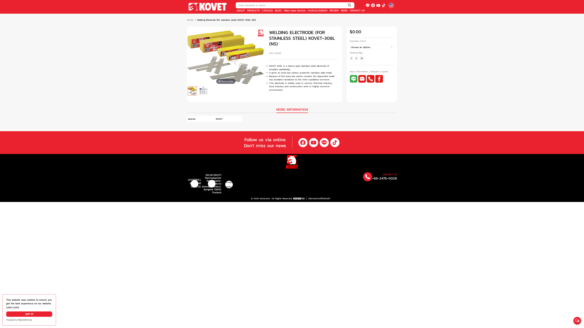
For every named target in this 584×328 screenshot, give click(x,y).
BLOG (278, 10)
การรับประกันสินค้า (317, 10)
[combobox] (295, 5)
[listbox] (372, 46)
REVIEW (334, 10)
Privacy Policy (229, 184)
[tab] (292, 110)
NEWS (344, 10)
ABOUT (240, 10)
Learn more (12, 307)
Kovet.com (264, 198)
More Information (292, 109)
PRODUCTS (253, 10)
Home (190, 20)
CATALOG (267, 10)
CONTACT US (357, 10)
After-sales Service (295, 10)
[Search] (349, 5)
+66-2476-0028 (384, 178)
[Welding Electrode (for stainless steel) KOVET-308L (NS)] (192, 91)
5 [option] (356, 58)
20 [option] (362, 58)
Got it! (29, 314)
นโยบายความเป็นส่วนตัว (319, 198)
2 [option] (351, 58)
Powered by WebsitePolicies (19, 320)
